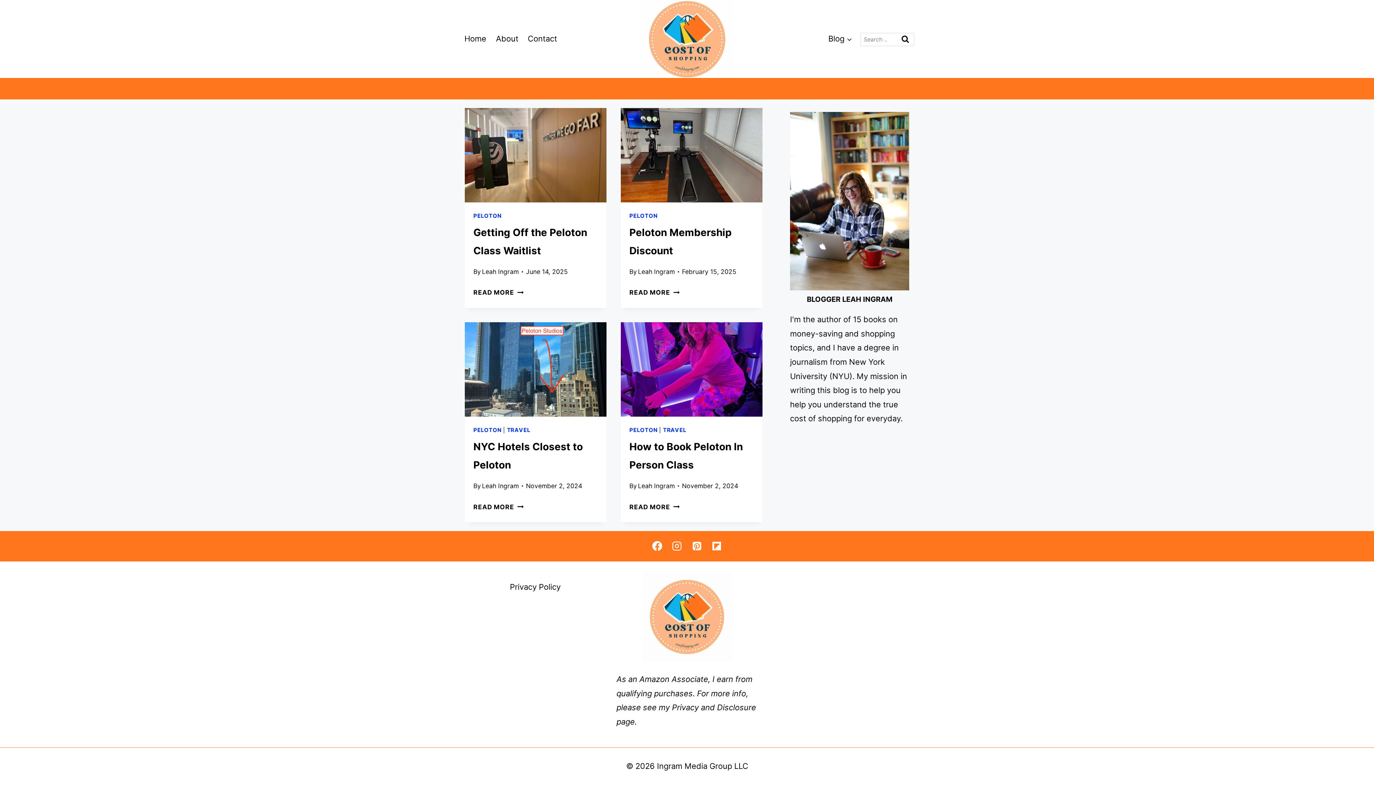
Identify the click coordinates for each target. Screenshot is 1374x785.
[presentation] (535, 155)
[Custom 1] (716, 546)
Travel (519, 430)
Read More (498, 292)
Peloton (487, 215)
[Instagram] (677, 546)
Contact (542, 38)
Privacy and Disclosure (714, 707)
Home (475, 38)
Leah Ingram (500, 271)
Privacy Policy (535, 587)
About (507, 38)
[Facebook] (657, 546)
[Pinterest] (697, 546)
